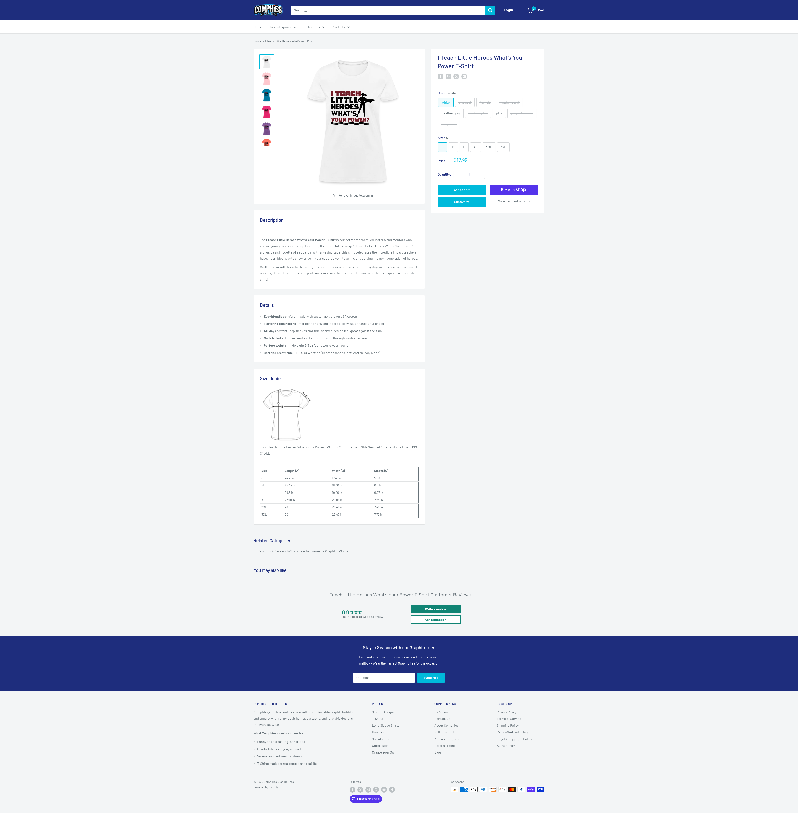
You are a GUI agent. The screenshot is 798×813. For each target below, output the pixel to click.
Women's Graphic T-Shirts (330, 551)
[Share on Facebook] (440, 76)
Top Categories (280, 27)
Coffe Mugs (380, 745)
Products (338, 27)
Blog (437, 752)
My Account (442, 712)
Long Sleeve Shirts (385, 725)
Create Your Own (384, 752)
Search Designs (383, 712)
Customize (462, 202)
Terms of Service (509, 718)
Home (258, 27)
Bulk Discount (444, 732)
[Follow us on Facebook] (352, 790)
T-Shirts (293, 551)
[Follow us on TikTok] (392, 790)
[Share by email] (464, 76)
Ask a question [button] (435, 619)
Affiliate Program (446, 739)
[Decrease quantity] (458, 174)
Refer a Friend (444, 745)
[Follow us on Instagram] (368, 790)
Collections (311, 27)
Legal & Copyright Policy (514, 739)
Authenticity (506, 745)
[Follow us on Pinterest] (376, 790)
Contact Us (442, 718)
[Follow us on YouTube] (384, 790)
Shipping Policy (508, 725)
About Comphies (446, 725)
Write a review (435, 609)
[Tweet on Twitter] (456, 76)
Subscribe (431, 677)
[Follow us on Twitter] (360, 790)
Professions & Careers (270, 551)
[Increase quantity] (480, 174)
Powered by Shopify (266, 787)
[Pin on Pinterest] (448, 76)
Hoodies (378, 732)
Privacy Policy (506, 712)
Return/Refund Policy (512, 732)
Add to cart (462, 190)
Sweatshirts (381, 739)
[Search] (490, 10)
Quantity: (444, 174)
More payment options (514, 201)
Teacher (305, 551)
